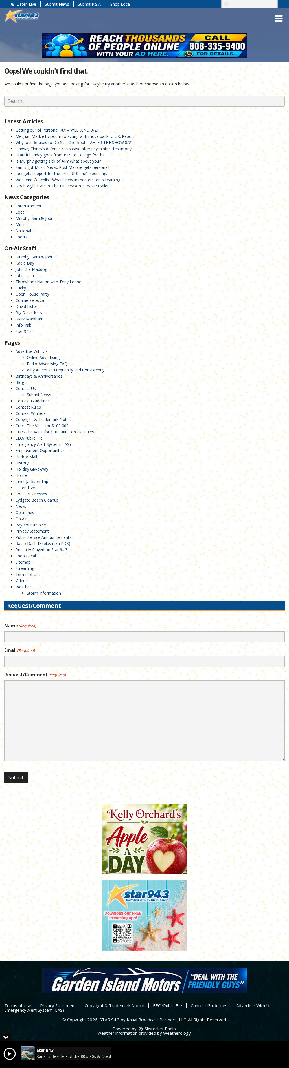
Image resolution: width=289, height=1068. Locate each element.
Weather (23, 587)
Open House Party (32, 294)
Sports (21, 237)
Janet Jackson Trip (32, 481)
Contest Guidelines (33, 401)
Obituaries (25, 512)
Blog (20, 382)
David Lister (26, 306)
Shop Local (120, 4)
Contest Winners (31, 413)
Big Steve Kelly (29, 312)
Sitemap (23, 562)
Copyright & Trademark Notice (44, 419)
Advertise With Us (32, 351)
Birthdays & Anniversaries (39, 376)
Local (20, 212)
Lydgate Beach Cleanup (37, 500)
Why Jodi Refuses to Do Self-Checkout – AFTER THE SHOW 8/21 (74, 142)
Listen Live (26, 4)
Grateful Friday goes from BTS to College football (61, 155)
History (22, 463)
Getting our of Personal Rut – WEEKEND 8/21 (57, 130)
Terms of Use (28, 574)
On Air (21, 518)
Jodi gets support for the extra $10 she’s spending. (61, 173)
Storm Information (44, 593)
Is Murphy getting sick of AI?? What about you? (58, 161)
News (21, 506)
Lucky (21, 288)
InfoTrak (23, 325)
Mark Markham (29, 319)
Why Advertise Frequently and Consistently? (66, 370)
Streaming (25, 568)
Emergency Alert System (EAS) (43, 444)
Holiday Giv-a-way (32, 469)
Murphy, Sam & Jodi (34, 218)
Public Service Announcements (43, 537)
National (23, 230)
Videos (22, 580)
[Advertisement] (144, 45)
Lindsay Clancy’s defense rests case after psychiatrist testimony (74, 148)
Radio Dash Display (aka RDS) (43, 543)
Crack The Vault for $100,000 (42, 425)
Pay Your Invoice (31, 525)
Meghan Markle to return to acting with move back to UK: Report (75, 136)
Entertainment (28, 206)
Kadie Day (25, 263)
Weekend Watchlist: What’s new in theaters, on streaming (68, 179)
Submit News (57, 4)
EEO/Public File (29, 438)
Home (21, 475)
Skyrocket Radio (160, 1028)
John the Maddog (31, 269)
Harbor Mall (26, 456)
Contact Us (26, 388)
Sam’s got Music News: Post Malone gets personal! (62, 167)
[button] (278, 18)
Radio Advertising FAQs (48, 363)
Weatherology (177, 1033)
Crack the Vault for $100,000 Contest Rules (55, 432)
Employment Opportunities (40, 450)
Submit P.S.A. (90, 4)
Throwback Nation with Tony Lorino (49, 281)
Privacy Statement (32, 531)
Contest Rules (28, 407)
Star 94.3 (24, 331)
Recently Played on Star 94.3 (41, 549)
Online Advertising (43, 357)
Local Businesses (31, 494)
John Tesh (25, 275)
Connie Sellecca (30, 300)
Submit (15, 777)
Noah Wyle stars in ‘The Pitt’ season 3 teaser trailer (62, 186)
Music (21, 224)
